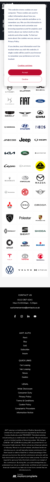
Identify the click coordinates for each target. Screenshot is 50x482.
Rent (25, 337)
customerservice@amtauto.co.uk (25, 307)
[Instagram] (21, 317)
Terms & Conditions (25, 400)
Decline (25, 79)
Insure (25, 353)
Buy (25, 341)
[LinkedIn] (28, 317)
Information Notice (25, 412)
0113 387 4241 (25, 299)
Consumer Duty (25, 392)
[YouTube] (35, 317)
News (25, 373)
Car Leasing (25, 365)
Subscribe (25, 349)
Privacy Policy (25, 396)
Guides (25, 377)
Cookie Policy (25, 404)
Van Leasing (25, 369)
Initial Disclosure (25, 388)
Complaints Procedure (25, 408)
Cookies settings (25, 65)
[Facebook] (15, 317)
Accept (25, 72)
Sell (25, 345)
